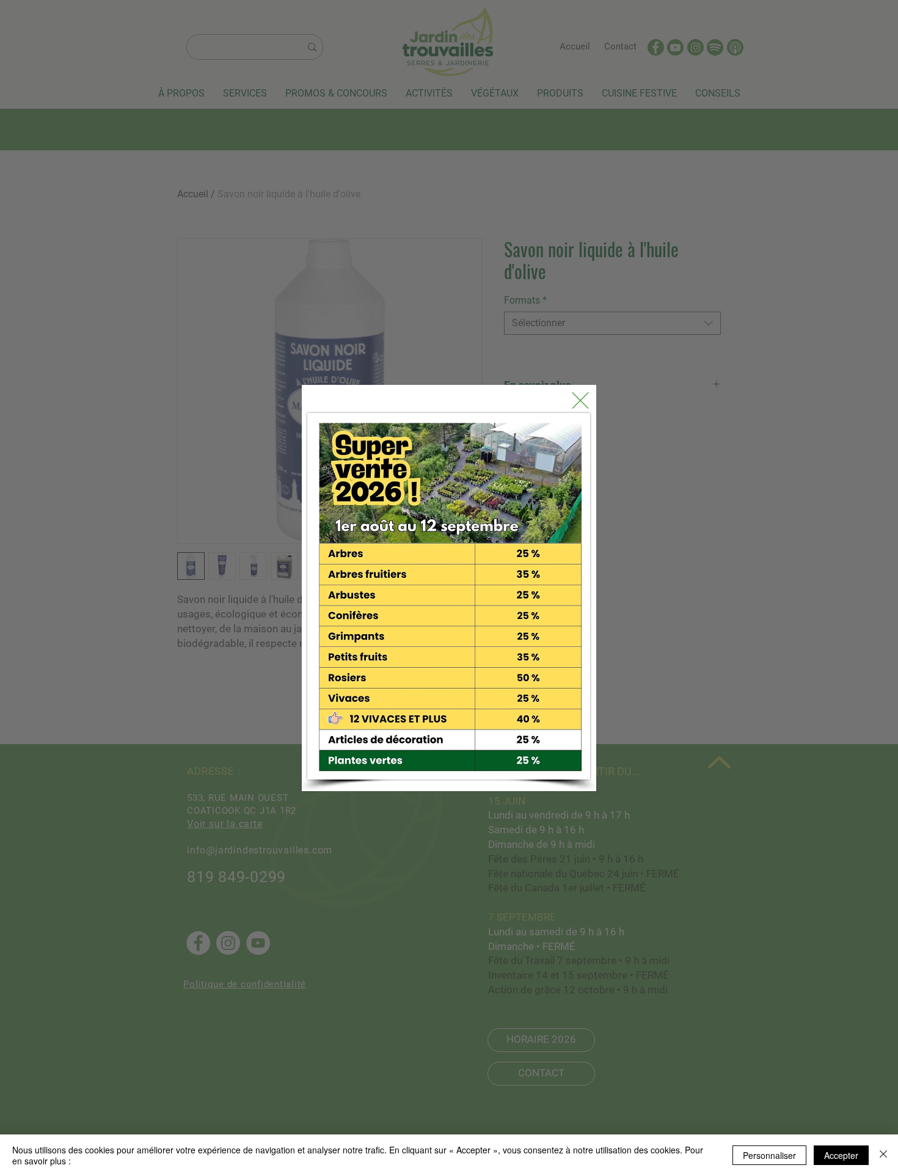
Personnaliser (769, 1155)
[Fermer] (883, 1155)
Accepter (841, 1155)
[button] (580, 400)
